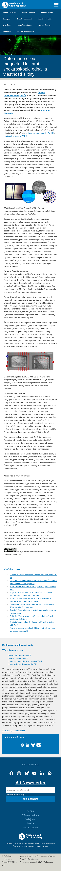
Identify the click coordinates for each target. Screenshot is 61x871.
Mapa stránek (25, 856)
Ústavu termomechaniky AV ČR (40, 133)
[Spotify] (50, 773)
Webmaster (48, 862)
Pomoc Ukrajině (47, 12)
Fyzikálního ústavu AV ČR (15, 136)
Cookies (51, 856)
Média (30, 823)
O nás (30, 811)
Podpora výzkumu (9, 12)
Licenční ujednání (39, 856)
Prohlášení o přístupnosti (30, 859)
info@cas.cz (50, 843)
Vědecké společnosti (24, 25)
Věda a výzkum (30, 815)
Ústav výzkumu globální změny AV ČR (25, 661)
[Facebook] (11, 773)
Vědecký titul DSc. (29, 12)
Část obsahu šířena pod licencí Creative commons (30, 846)
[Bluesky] (27, 773)
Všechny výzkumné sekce (13, 730)
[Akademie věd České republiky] (30, 839)
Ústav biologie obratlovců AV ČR (22, 664)
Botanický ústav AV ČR (18, 658)
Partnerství (7, 31)
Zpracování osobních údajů (31, 862)
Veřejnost (30, 819)
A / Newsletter (30, 782)
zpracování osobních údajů (15, 795)
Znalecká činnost (44, 25)
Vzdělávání (7, 25)
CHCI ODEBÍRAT (30, 799)
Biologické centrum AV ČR (19, 655)
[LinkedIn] (42, 773)
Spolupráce (7, 19)
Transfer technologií (24, 19)
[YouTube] (34, 773)
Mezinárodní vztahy (45, 19)
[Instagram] (19, 773)
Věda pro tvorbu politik (25, 31)
